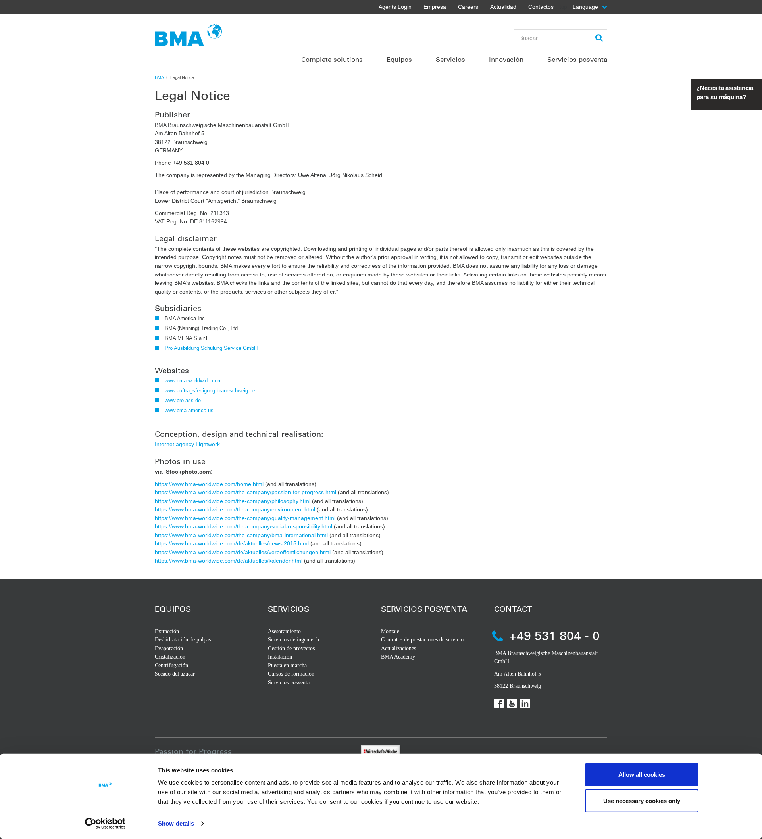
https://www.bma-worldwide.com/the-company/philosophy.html (232, 501)
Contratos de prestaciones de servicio (422, 640)
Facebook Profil (499, 703)
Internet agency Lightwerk (187, 444)
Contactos (541, 7)
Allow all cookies (641, 774)
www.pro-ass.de (183, 400)
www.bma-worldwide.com (193, 381)
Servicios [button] (450, 59)
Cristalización (170, 657)
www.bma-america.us (189, 410)
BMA (159, 77)
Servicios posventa (289, 682)
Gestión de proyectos (291, 648)
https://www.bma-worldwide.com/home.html (209, 484)
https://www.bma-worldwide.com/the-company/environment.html (235, 509)
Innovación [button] (506, 59)
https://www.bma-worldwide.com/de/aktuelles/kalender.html (228, 560)
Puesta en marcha (287, 665)
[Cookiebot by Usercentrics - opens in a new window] (105, 823)
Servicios (288, 609)
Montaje (390, 631)
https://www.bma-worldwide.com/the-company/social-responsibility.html (243, 526)
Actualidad (503, 7)
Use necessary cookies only (641, 800)
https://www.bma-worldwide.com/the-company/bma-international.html (241, 535)
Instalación (280, 657)
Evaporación (169, 648)
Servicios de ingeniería (293, 640)
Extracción (167, 631)
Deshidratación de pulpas (183, 640)
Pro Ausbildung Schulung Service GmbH (211, 348)
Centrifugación (171, 665)
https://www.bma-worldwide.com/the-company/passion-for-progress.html (245, 492)
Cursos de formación (291, 674)
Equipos (173, 609)
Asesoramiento (284, 631)
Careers (468, 7)
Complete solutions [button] (332, 59)
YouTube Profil (512, 703)
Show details (176, 823)
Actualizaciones (398, 648)
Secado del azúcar (175, 674)
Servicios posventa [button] (577, 59)
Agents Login (395, 7)
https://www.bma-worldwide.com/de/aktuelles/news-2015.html (232, 543)
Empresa (434, 7)
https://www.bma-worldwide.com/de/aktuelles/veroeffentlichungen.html (243, 552)
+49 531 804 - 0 (554, 635)
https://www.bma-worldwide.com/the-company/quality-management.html (245, 518)
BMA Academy (398, 657)
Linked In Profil (525, 703)
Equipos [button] (399, 59)
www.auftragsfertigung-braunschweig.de (210, 391)
